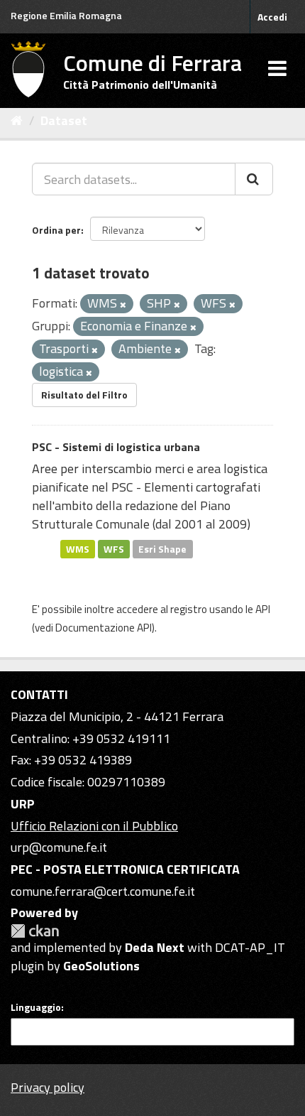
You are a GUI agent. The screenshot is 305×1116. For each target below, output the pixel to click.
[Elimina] (123, 304)
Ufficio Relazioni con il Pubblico (94, 825)
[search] (254, 179)
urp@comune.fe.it (59, 847)
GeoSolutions (101, 965)
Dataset (63, 120)
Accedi (272, 16)
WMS (77, 548)
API (262, 609)
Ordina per (56, 229)
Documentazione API (103, 627)
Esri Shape (162, 548)
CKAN (35, 930)
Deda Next (154, 947)
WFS (114, 548)
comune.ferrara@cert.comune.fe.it (103, 891)
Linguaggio (36, 1007)
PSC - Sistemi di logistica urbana (116, 446)
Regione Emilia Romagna (66, 15)
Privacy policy (47, 1087)
